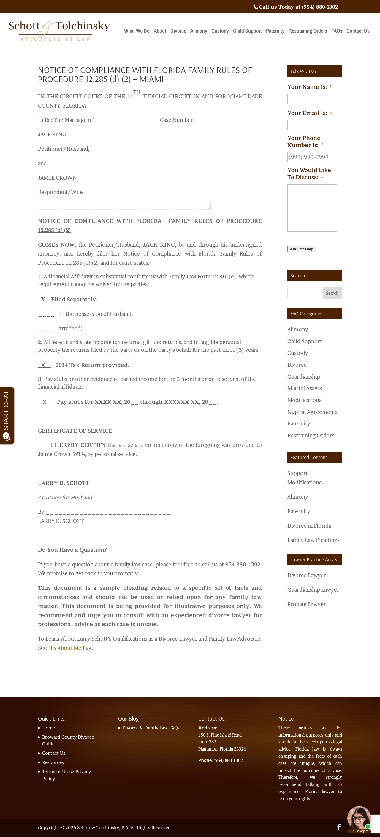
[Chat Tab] (190, 418)
